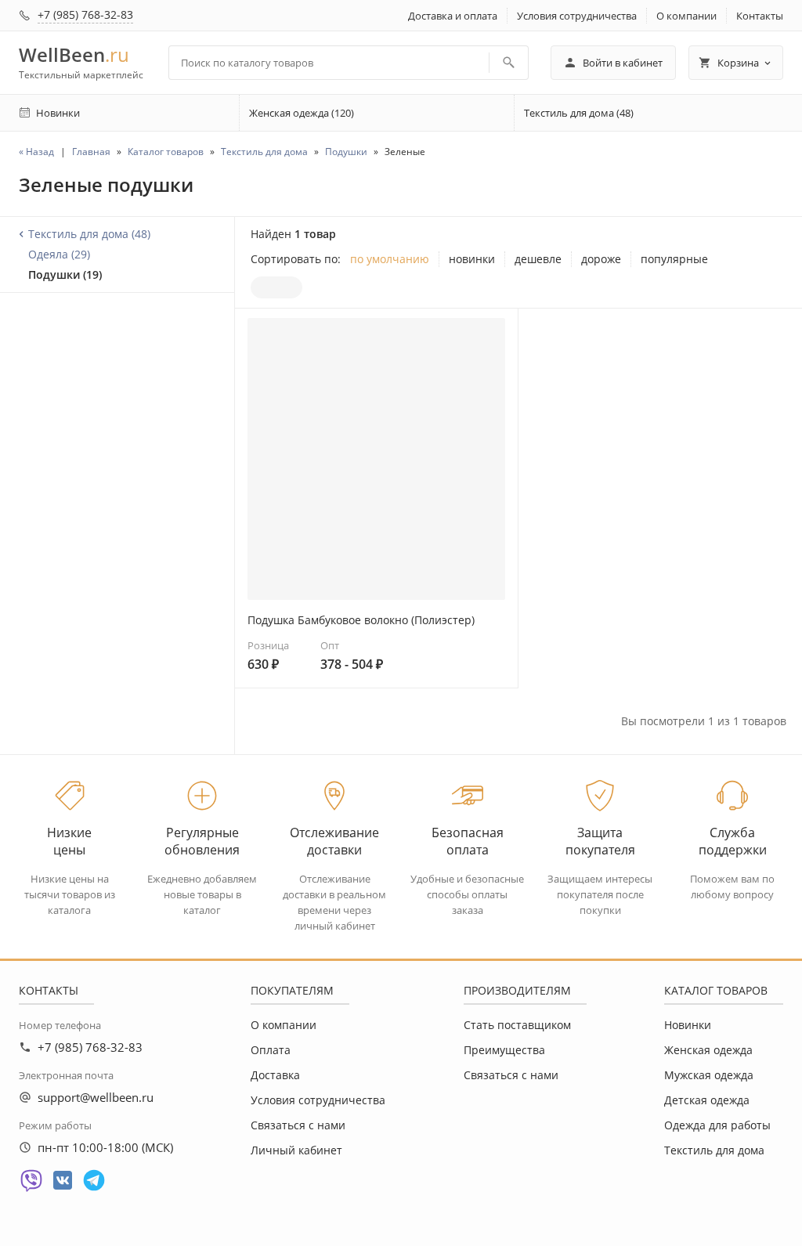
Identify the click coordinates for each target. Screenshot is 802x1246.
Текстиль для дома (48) (579, 113)
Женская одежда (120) (301, 113)
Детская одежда (707, 1100)
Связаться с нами (298, 1125)
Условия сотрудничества (577, 16)
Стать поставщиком (517, 1024)
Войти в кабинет (623, 63)
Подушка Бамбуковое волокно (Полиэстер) (361, 619)
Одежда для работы (717, 1125)
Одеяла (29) (59, 254)
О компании (686, 16)
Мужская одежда (708, 1074)
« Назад (36, 151)
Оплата (271, 1049)
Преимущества (504, 1049)
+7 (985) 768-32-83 (85, 14)
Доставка (275, 1074)
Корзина (738, 63)
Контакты (759, 16)
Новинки (687, 1024)
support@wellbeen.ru (96, 1097)
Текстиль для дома (714, 1150)
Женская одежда (708, 1049)
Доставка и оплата (452, 16)
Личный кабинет (296, 1150)
